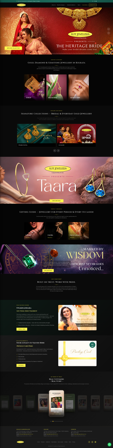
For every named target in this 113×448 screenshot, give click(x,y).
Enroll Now (21, 329)
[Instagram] (94, 1)
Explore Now (56, 200)
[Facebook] (92, 1)
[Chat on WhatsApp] (109, 444)
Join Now (21, 365)
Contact (66, 441)
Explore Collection (13, 48)
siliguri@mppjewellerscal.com (52, 434)
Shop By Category (60, 4)
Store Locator (60, 441)
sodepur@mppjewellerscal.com (80, 434)
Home (38, 441)
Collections (48, 441)
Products (43, 441)
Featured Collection (71, 4)
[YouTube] (96, 1)
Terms (70, 441)
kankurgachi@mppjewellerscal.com (26, 434)
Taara (79, 4)
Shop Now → (28, 237)
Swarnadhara (85, 4)
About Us (54, 4)
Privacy (73, 441)
